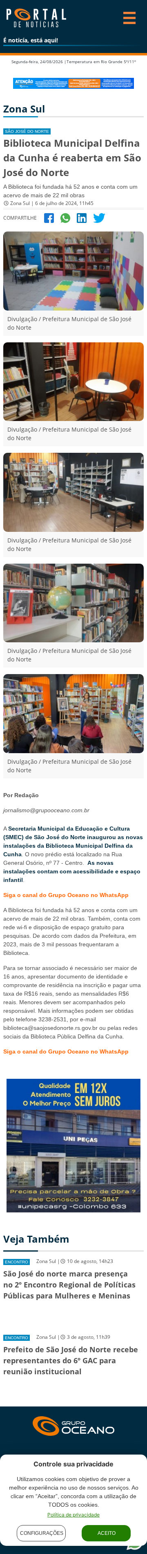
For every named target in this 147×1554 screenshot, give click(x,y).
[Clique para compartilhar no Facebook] (49, 217)
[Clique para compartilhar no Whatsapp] (65, 217)
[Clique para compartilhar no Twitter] (99, 217)
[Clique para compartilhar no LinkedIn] (81, 217)
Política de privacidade (73, 1515)
